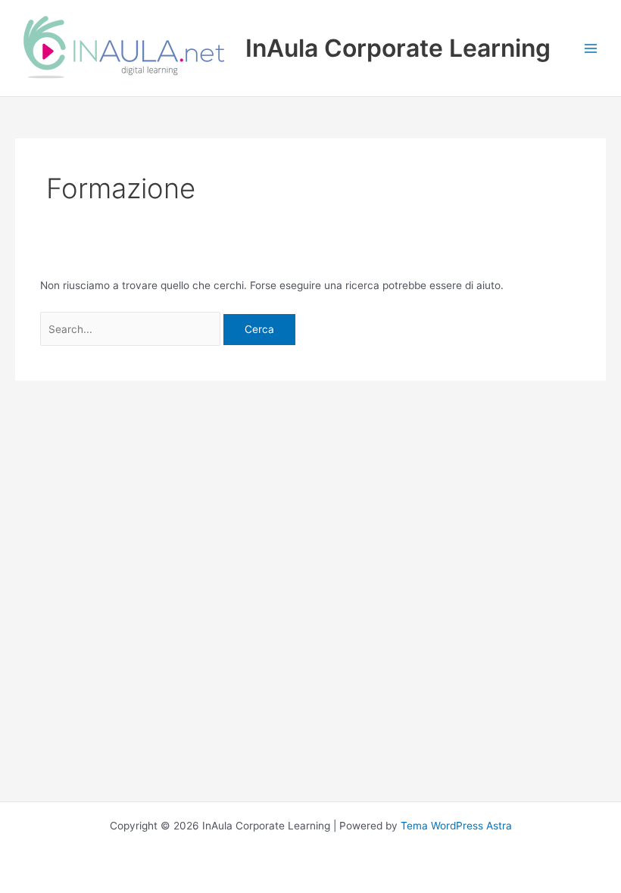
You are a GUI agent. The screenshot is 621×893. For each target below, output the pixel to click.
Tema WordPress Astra (456, 826)
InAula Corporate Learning (398, 48)
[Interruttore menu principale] (591, 48)
